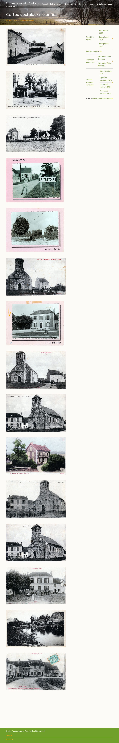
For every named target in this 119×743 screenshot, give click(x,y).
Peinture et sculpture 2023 (105, 85)
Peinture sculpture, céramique (90, 82)
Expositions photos (90, 38)
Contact (9, 736)
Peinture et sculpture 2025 (105, 92)
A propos (9, 739)
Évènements (55, 4)
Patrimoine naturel (87, 4)
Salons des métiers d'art (90, 61)
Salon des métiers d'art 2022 (104, 58)
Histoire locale (70, 4)
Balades (89, 51)
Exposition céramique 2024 (106, 79)
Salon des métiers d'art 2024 (104, 64)
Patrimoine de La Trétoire (22, 3)
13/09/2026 (96, 51)
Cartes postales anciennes (102, 98)
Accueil (45, 4)
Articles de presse (104, 4)
